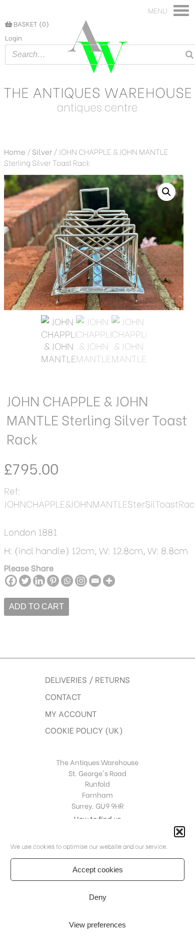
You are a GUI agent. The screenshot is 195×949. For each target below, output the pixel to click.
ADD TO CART (36, 606)
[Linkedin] (39, 581)
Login (13, 37)
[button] (179, 832)
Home (15, 151)
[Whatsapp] (67, 581)
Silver (42, 151)
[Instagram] (81, 581)
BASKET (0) (30, 23)
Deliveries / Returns (87, 679)
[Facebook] (11, 581)
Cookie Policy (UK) (84, 730)
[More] (109, 581)
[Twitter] (25, 581)
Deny (97, 897)
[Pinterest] (53, 581)
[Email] (95, 581)
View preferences (97, 924)
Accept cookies (97, 869)
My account (70, 713)
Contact (63, 696)
